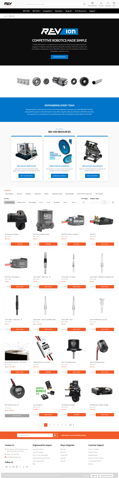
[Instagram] (10, 466)
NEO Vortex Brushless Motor (41, 234)
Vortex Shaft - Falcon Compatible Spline (44, 319)
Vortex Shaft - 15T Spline (69, 277)
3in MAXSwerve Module (68, 405)
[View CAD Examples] (92, 159)
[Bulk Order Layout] (113, 202)
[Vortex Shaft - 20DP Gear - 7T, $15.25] (17, 305)
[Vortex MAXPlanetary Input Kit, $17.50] (102, 305)
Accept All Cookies (106, 475)
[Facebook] (13, 466)
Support (92, 11)
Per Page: (85, 198)
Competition (47, 11)
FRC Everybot (99, 194)
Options (20, 244)
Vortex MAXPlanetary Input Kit (98, 319)
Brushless (28, 194)
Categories (7, 190)
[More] (30, 11)
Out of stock (17, 415)
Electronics (38, 194)
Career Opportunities (38, 461)
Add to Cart (104, 244)
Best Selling (32, 202)
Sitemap (90, 464)
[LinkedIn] (16, 466)
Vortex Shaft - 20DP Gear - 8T (42, 277)
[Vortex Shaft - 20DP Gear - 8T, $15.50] (45, 263)
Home (5, 16)
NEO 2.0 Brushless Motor (69, 362)
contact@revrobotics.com (14, 457)
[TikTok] (23, 466)
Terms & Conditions (93, 449)
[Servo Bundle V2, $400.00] (45, 391)
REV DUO (36, 11)
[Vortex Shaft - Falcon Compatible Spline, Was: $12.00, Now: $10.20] (45, 305)
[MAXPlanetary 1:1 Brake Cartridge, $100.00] (102, 391)
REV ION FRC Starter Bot (85, 194)
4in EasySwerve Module (11, 234)
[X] (20, 466)
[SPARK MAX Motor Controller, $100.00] (45, 348)
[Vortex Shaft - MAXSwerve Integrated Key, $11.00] (102, 263)
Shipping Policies (93, 455)
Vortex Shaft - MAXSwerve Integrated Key (102, 277)
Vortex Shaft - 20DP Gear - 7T (13, 319)
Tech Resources (80, 11)
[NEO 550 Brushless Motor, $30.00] (102, 348)
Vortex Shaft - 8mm (67, 319)
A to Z (41, 202)
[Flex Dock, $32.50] (102, 220)
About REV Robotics (38, 449)
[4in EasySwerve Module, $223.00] (17, 220)
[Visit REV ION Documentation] (26, 159)
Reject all (94, 475)
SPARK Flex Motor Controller (70, 234)
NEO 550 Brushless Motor (97, 362)
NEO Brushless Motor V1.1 (12, 405)
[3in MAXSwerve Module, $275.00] (74, 391)
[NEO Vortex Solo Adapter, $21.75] (17, 263)
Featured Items (9, 202)
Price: (66, 203)
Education (58, 11)
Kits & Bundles (70, 194)
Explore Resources (59, 57)
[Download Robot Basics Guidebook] (59, 159)
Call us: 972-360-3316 (13, 454)
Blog (34, 464)
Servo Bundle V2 (38, 405)
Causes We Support (38, 452)
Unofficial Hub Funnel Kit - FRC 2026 (15, 362)
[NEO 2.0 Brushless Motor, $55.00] (74, 348)
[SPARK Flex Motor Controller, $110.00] (74, 220)
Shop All (68, 11)
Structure (19, 194)
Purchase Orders (92, 452)
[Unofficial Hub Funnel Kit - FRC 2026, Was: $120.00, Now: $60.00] (17, 348)
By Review (57, 202)
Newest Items (21, 202)
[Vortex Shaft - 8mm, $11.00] (74, 305)
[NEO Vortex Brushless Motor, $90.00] (45, 220)
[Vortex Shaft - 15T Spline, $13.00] (74, 263)
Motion (46, 194)
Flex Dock (92, 234)
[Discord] (27, 466)
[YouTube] (6, 466)
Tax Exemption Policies (94, 461)
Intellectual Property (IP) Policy (41, 458)
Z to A (48, 202)
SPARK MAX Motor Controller (41, 362)
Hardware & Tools (57, 194)
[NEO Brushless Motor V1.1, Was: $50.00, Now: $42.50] (17, 391)
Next (70, 425)
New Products (9, 194)
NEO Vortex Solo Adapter (12, 277)
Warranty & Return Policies (95, 458)
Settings (85, 475)
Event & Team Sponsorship (40, 455)
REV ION (26, 11)
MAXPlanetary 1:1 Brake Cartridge (99, 405)
